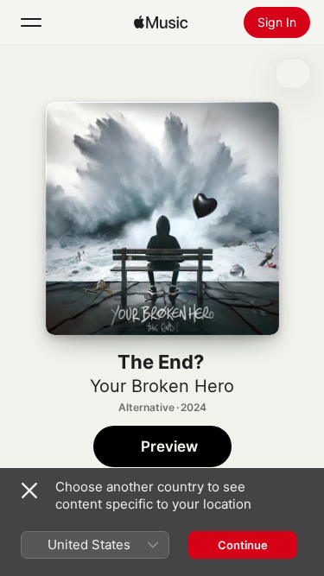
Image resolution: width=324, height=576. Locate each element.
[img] (160, 22)
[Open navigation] (31, 22)
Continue (243, 545)
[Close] (29, 490)
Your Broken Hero (162, 386)
